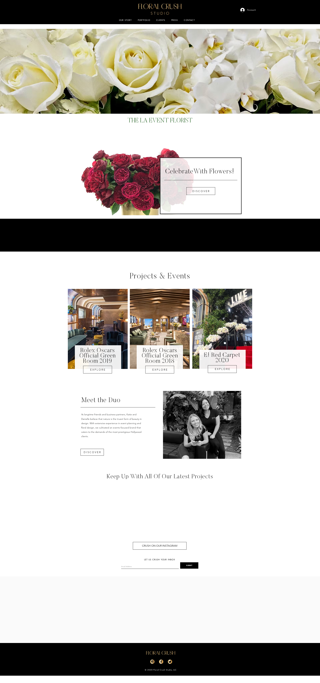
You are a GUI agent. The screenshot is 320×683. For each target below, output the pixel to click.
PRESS (174, 20)
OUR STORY (125, 20)
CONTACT (189, 20)
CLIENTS (160, 20)
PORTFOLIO (144, 20)
